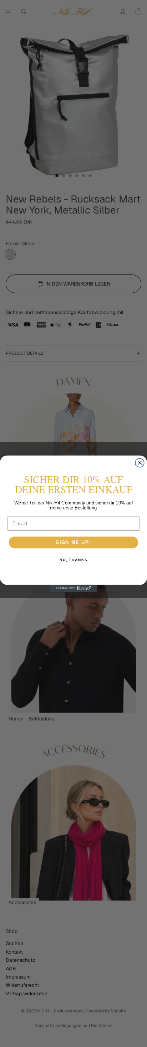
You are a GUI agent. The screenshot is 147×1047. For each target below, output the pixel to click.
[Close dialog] (139, 462)
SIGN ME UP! (73, 542)
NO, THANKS (73, 560)
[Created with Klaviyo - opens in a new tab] (73, 588)
